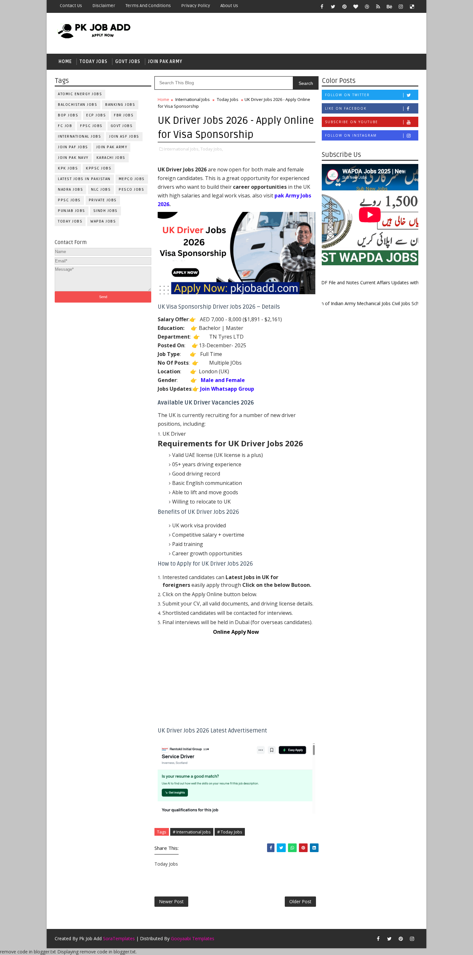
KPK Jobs (68, 168)
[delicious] (412, 6)
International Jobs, (181, 149)
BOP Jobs (68, 115)
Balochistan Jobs (77, 104)
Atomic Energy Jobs (80, 94)
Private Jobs (103, 200)
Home (65, 61)
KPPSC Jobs (98, 168)
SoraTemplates (119, 938)
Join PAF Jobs (73, 147)
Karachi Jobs (111, 157)
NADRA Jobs (70, 189)
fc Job (65, 125)
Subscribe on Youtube (351, 122)
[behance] (389, 6)
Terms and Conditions (148, 5)
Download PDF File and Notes (340, 282)
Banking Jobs (120, 104)
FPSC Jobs (91, 125)
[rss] (378, 6)
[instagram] (400, 6)
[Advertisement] (236, 681)
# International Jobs (192, 832)
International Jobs (79, 136)
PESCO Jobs (131, 189)
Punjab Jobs (71, 210)
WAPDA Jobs (103, 221)
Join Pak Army (165, 61)
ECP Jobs (96, 115)
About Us (229, 5)
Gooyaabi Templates (192, 938)
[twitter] (333, 6)
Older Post (300, 901)
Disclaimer (103, 5)
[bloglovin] (355, 6)
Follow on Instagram (351, 135)
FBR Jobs (124, 115)
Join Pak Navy (73, 157)
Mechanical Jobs (361, 303)
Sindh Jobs (105, 210)
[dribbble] (367, 6)
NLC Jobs (101, 189)
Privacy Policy (195, 5)
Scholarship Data (416, 303)
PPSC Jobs (69, 200)
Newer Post (171, 901)
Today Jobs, (211, 149)
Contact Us (71, 5)
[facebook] (322, 6)
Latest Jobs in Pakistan (84, 179)
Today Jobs (93, 61)
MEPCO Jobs (132, 179)
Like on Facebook (345, 108)
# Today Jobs (229, 832)
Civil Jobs (388, 303)
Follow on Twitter (347, 95)
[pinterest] (344, 6)
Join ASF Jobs (124, 136)
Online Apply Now (236, 631)
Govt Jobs (127, 61)
